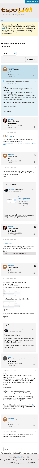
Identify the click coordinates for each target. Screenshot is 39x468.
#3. (33, 189)
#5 (35, 279)
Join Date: (11, 74)
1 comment (12, 184)
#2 (35, 132)
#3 (35, 167)
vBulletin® (19, 457)
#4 (35, 240)
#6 (35, 370)
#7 (35, 431)
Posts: (10, 76)
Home (20, 197)
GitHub (30, 405)
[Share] (34, 75)
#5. (33, 329)
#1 (35, 81)
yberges (10, 136)
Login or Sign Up (31, 1)
